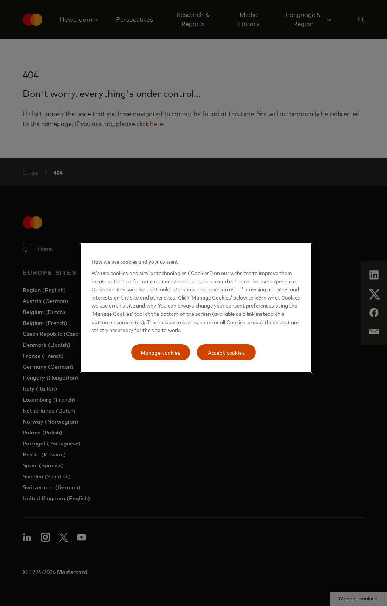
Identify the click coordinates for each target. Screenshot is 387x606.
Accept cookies (226, 352)
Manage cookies (161, 352)
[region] (196, 308)
